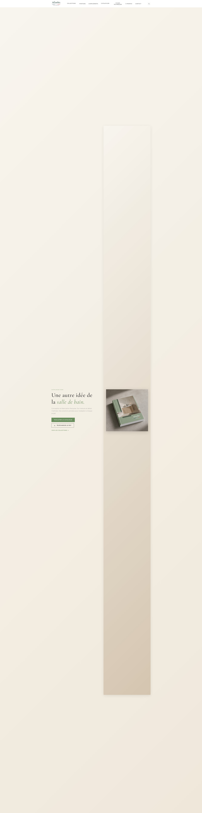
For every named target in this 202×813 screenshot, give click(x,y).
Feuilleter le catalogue (63, 419)
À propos (129, 3)
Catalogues (105, 3)
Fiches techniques (118, 3)
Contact (138, 3)
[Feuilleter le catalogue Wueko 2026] (127, 410)
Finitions (82, 3)
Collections (71, 3)
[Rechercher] (149, 3)
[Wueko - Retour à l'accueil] (56, 3)
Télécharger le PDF (64, 425)
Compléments (93, 3)
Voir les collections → (60, 430)
